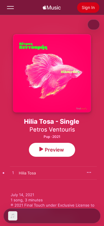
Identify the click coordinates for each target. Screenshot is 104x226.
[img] (52, 7)
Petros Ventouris (52, 129)
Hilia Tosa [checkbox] (27, 173)
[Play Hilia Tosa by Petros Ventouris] (13, 173)
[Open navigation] (10, 7)
